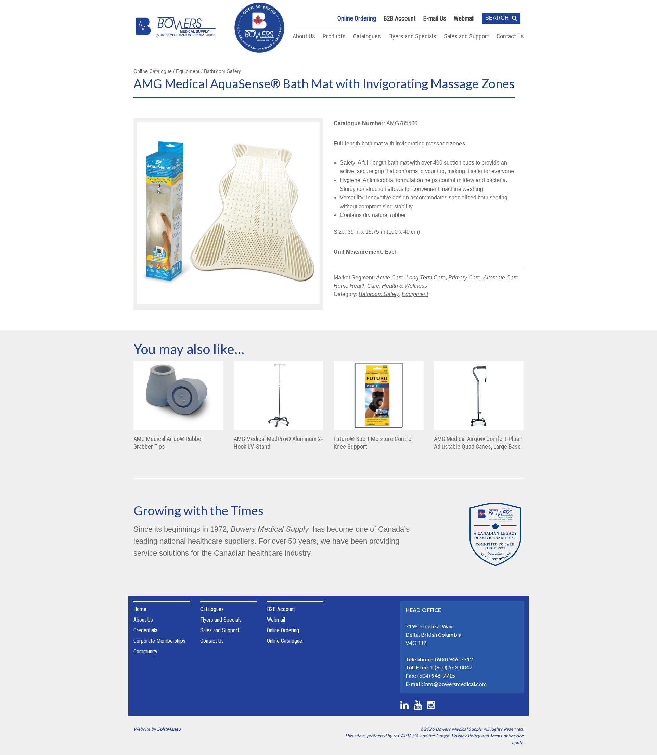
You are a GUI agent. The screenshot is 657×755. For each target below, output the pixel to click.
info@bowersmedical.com (455, 683)
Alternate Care (500, 278)
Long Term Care (426, 278)
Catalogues (367, 36)
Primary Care (464, 278)
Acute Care (389, 278)
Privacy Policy (465, 735)
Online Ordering (356, 18)
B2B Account (400, 18)
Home (139, 609)
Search (497, 18)
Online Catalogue (284, 641)
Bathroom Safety (379, 294)
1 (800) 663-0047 (451, 667)
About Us (304, 36)
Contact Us (510, 36)
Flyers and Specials (412, 36)
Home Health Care (356, 286)
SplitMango (168, 729)
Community (145, 651)
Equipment (415, 294)
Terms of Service (507, 735)
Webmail (464, 18)
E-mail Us (434, 18)
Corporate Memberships (159, 641)
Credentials (145, 630)
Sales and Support (466, 36)
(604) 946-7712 (454, 659)
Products (334, 36)
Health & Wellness (404, 286)
